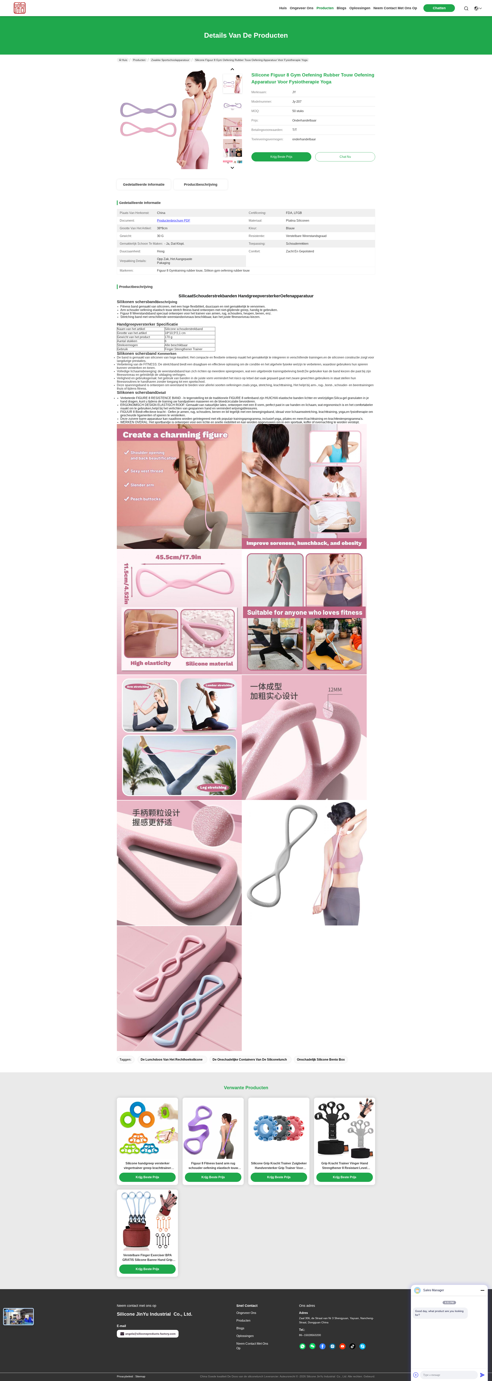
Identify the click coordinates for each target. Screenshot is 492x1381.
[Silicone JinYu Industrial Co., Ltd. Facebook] (322, 1346)
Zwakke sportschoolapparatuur (170, 60)
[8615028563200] (302, 1346)
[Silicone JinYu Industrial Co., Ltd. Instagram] (332, 1346)
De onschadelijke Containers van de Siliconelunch (250, 1059)
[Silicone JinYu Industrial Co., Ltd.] (19, 8)
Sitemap (140, 1376)
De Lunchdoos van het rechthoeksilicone (172, 1059)
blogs (341, 8)
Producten (139, 60)
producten (325, 8)
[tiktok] (352, 1346)
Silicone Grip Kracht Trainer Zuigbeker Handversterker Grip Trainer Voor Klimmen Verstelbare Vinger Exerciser (279, 1166)
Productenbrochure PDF (173, 220)
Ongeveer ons (246, 1312)
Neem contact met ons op (252, 1346)
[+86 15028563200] (362, 1346)
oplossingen (359, 8)
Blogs (240, 1328)
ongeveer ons (301, 8)
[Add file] (416, 1375)
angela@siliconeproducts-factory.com (150, 1333)
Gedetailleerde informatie (144, 184)
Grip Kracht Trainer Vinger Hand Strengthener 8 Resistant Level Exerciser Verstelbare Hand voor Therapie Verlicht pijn (344, 1166)
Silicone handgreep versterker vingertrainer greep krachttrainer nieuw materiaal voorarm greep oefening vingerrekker (147, 1166)
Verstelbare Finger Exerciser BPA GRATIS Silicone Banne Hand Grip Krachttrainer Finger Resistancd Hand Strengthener (147, 1258)
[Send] (482, 1375)
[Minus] (482, 1290)
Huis (283, 8)
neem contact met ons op (395, 8)
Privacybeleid (125, 1376)
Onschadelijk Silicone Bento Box (321, 1059)
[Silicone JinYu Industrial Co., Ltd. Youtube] (342, 1346)
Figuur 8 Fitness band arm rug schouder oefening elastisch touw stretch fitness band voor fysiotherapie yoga (213, 1166)
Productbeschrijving (200, 184)
